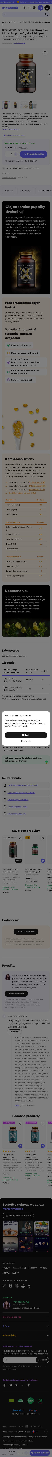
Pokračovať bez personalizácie (18, 716)
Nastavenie (26, 741)
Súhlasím (26, 735)
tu (28, 726)
